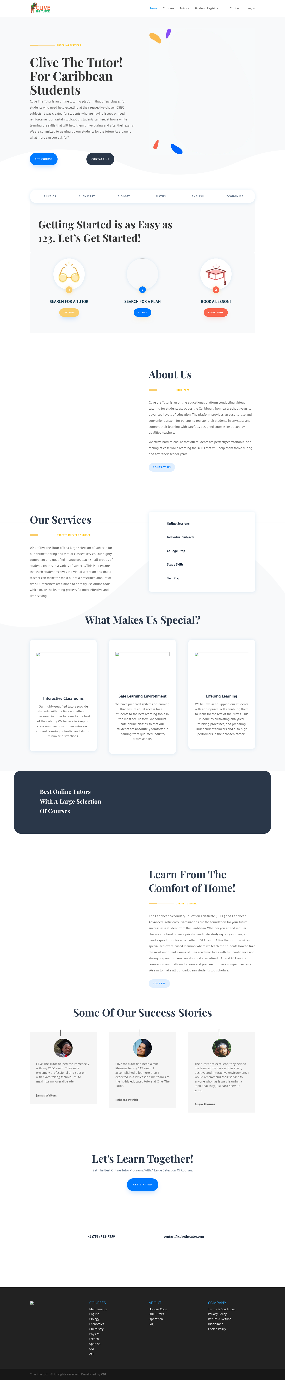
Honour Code (158, 1309)
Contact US (162, 467)
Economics (235, 196)
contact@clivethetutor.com (184, 1236)
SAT (92, 1349)
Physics (50, 196)
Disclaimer (215, 1324)
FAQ (151, 1324)
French (94, 1339)
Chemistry (87, 196)
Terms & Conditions (222, 1309)
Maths (161, 196)
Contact (235, 8)
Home (153, 8)
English (198, 196)
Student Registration (209, 8)
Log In (250, 8)
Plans (142, 312)
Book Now (216, 312)
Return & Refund (220, 1319)
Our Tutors (156, 1314)
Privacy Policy (217, 1314)
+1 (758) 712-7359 (101, 1236)
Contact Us (100, 159)
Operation (156, 1319)
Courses (168, 8)
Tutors (184, 8)
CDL (104, 1374)
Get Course (44, 159)
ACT (92, 1354)
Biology (124, 196)
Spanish (95, 1344)
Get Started (142, 1184)
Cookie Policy (217, 1329)
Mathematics (98, 1309)
